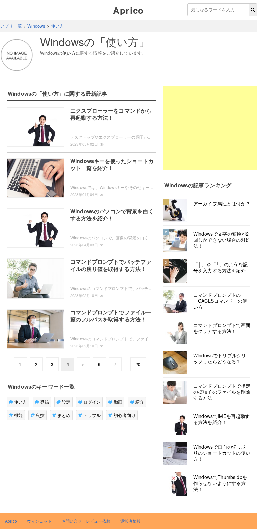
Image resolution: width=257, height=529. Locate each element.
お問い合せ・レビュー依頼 (86, 521)
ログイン (92, 402)
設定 (66, 402)
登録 (44, 402)
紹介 (139, 402)
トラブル (92, 415)
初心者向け (125, 415)
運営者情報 (130, 521)
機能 (18, 415)
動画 (118, 402)
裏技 (40, 415)
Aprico (128, 10)
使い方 (20, 402)
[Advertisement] (210, 128)
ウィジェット (39, 521)
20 (138, 364)
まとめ (63, 415)
